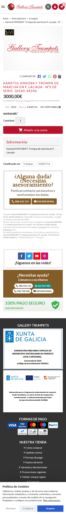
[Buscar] (48, 7)
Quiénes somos (34, 452)
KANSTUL (7, 229)
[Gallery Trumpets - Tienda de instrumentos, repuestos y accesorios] (25, 6)
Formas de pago (34, 457)
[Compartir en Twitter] (44, 76)
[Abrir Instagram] (44, 256)
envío (20, 101)
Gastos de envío (34, 462)
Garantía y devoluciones (34, 467)
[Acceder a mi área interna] (55, 7)
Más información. (52, 500)
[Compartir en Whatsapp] (49, 76)
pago (27, 101)
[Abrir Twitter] (29, 256)
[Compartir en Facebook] (39, 76)
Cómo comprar (34, 447)
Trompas (42, 227)
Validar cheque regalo (34, 476)
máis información (14, 308)
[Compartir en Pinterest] (55, 76)
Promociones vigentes (34, 471)
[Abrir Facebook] (21, 256)
